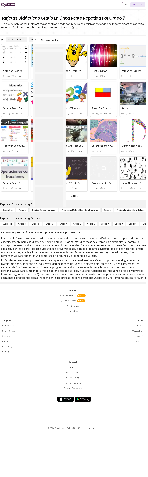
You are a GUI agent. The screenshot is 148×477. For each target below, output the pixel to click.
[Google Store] (83, 399)
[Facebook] (73, 428)
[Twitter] (68, 428)
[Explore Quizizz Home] (8, 5)
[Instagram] (79, 428)
